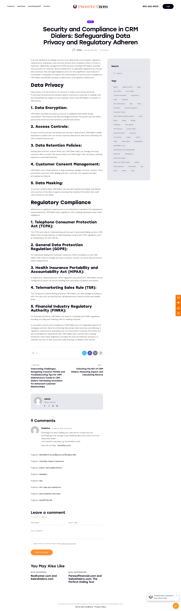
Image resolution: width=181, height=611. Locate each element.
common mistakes (119, 95)
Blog (90, 21)
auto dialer (117, 91)
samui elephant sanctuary (50, 494)
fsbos (139, 104)
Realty (138, 137)
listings (133, 120)
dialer (115, 99)
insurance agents (131, 108)
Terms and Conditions (84, 607)
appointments (127, 87)
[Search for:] (128, 73)
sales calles (126, 141)
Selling (136, 162)
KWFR (140, 116)
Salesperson (129, 154)
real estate (117, 137)
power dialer (131, 129)
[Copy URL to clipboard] (100, 353)
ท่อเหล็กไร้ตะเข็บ (45, 500)
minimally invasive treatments (51, 461)
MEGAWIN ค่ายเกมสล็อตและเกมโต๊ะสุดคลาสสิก (57, 455)
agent (115, 87)
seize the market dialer (121, 162)
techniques (132, 166)
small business (118, 166)
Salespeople (41, 572)
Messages (117, 125)
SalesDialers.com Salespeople (124, 150)
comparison (135, 95)
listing (124, 120)
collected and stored (68, 543)
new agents (129, 125)
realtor (128, 137)
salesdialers (138, 141)
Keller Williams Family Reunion (123, 116)
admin (47, 399)
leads (115, 120)
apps (139, 87)
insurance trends (119, 112)
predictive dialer (119, 133)
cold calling (130, 91)
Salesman (116, 154)
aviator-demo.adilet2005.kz (50, 468)
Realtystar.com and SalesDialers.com (44, 577)
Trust (132, 171)
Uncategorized (80, 572)
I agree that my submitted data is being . (54, 544)
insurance (116, 108)
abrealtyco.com (64, 445)
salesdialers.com (119, 145)
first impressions (119, 104)
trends (124, 171)
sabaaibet (43, 474)
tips (141, 166)
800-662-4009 (150, 6)
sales (115, 141)
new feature (117, 129)
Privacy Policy (100, 607)
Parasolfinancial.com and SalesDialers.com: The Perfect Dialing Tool (85, 578)
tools (115, 171)
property (133, 133)
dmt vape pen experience (50, 487)
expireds (125, 99)
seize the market (119, 158)
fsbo (131, 104)
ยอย (40, 481)
